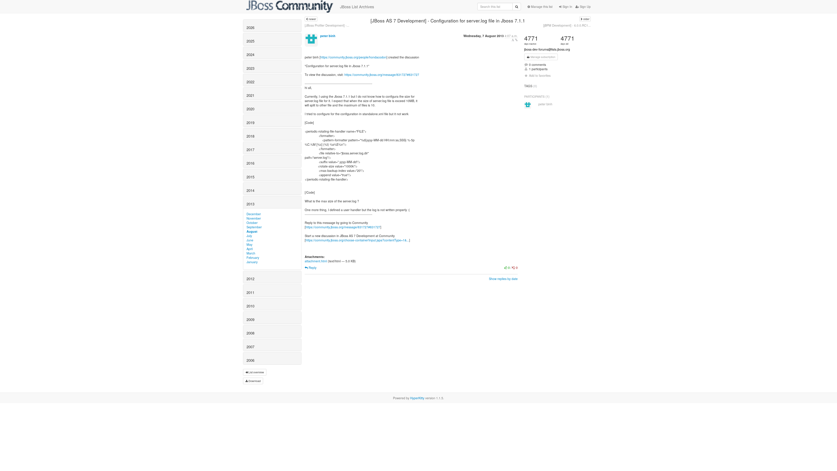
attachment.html (316, 261)
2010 (250, 306)
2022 (250, 81)
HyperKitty (417, 398)
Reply (312, 267)
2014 (250, 190)
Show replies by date (503, 278)
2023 (250, 68)
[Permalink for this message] (516, 40)
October (252, 222)
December (254, 214)
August (252, 231)
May (249, 244)
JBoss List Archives (357, 6)
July (249, 236)
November (254, 218)
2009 (250, 319)
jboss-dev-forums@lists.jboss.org (547, 49)
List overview (256, 372)
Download (254, 381)
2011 (250, 292)
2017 (250, 149)
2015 (250, 176)
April (250, 249)
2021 (250, 95)
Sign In (567, 6)
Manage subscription (542, 57)
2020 (250, 108)
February (253, 257)
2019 (250, 122)
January (252, 262)
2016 (250, 163)
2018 (250, 136)
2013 (250, 203)
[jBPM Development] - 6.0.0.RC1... (567, 25)
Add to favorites (540, 75)
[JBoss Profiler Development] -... (327, 25)
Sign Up (585, 6)
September (254, 227)
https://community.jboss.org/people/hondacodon (353, 57)
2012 (250, 278)
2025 (250, 41)
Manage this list (541, 6)
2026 (250, 27)
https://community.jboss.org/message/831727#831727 (381, 74)
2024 (250, 54)
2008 (250, 333)
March (251, 253)
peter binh (327, 36)
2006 (250, 360)
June (250, 240)
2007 (250, 346)
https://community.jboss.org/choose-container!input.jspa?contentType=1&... (357, 240)
